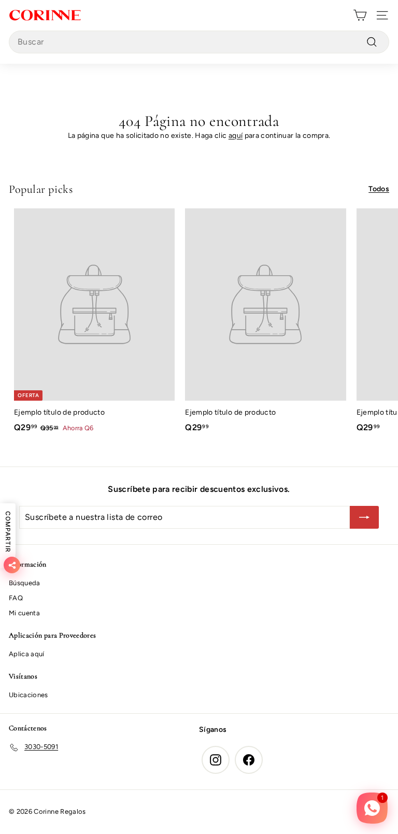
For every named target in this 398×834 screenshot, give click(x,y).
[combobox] (199, 42)
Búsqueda (24, 583)
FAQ (16, 598)
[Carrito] (360, 15)
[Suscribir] (364, 517)
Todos (378, 189)
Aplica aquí (27, 654)
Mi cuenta (24, 613)
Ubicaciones (28, 695)
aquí (236, 135)
